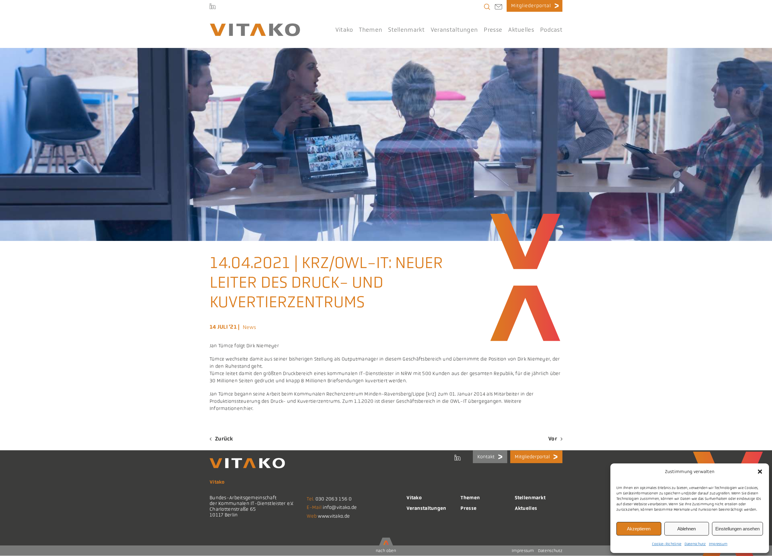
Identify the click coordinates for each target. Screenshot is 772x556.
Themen (470, 498)
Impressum (718, 544)
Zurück (224, 438)
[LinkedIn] (213, 6)
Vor (552, 438)
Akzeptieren (638, 528)
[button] (760, 472)
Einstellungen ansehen (737, 528)
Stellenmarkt (530, 498)
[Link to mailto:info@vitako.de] (498, 7)
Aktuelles (526, 508)
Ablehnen (686, 528)
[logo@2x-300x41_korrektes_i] (255, 26)
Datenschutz (695, 544)
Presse (468, 508)
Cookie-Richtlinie (667, 544)
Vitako (414, 498)
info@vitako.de (340, 507)
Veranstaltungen (426, 508)
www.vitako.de (334, 516)
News (249, 327)
